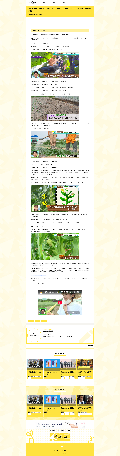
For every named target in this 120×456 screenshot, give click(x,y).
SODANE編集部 (39, 14)
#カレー (84, 377)
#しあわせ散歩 (33, 376)
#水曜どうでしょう (84, 412)
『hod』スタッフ (86, 404)
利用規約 (64, 450)
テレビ (32, 323)
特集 (54, 2)
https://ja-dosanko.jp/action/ (38, 275)
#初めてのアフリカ (81, 413)
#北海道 (37, 321)
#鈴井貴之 (86, 413)
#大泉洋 (90, 413)
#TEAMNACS (67, 377)
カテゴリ (64, 2)
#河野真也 (29, 377)
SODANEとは (57, 450)
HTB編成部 (68, 368)
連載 (75, 2)
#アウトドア (31, 321)
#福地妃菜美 (38, 376)
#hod (79, 415)
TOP (28, 323)
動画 (79, 412)
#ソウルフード (72, 377)
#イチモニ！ (43, 321)
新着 (44, 2)
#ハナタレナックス (68, 376)
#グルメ (63, 377)
